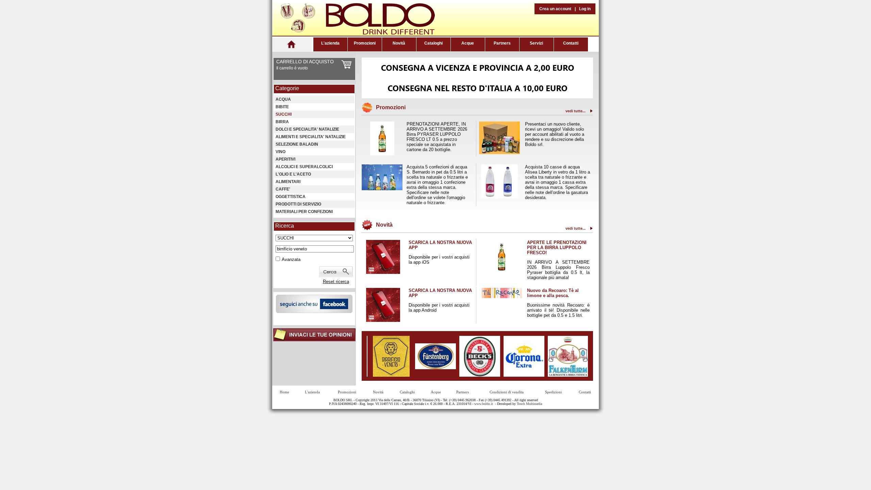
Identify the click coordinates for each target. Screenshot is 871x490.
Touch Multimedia (529, 404)
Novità (399, 43)
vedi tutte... (575, 111)
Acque (467, 43)
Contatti (570, 43)
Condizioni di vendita (507, 392)
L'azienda (330, 43)
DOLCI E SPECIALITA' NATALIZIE (307, 129)
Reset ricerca (336, 281)
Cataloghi (433, 43)
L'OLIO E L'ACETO (293, 174)
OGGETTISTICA (291, 196)
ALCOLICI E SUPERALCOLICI (304, 166)
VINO (280, 151)
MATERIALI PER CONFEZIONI (304, 211)
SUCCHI (284, 114)
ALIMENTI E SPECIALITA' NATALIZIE (311, 136)
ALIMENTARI (288, 181)
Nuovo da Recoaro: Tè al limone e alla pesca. (553, 293)
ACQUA (283, 99)
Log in (585, 8)
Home (284, 392)
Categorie (287, 88)
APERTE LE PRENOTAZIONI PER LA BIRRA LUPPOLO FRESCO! (557, 247)
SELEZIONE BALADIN (297, 144)
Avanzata (291, 259)
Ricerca (284, 226)
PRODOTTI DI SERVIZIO (298, 204)
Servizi (536, 43)
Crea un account (555, 8)
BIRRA (282, 121)
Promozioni (365, 43)
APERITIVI (285, 159)
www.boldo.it (483, 404)
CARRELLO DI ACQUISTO (305, 61)
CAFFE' (283, 189)
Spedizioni (553, 392)
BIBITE (282, 106)
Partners (502, 43)
